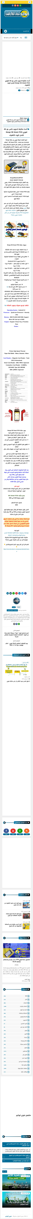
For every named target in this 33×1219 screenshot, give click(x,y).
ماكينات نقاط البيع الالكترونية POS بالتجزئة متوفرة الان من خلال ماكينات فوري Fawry (16, 212)
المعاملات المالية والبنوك (12, 610)
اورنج (15, 1030)
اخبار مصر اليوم (15, 1010)
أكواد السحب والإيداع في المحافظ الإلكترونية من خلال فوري (13, 925)
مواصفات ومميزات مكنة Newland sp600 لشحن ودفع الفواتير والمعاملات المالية (16, 534)
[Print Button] (7, 593)
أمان (15, 999)
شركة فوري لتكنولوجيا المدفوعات (22, 681)
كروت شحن (15, 1058)
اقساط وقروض (15, 1017)
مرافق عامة (15, 1065)
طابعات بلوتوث (9, 78)
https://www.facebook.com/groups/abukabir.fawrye (16, 550)
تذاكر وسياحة (15, 1041)
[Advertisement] (16, 59)
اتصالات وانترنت (15, 1006)
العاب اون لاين (15, 1027)
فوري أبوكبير (8, 1216)
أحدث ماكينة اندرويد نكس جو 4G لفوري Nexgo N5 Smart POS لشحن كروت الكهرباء (17, 121)
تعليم (15, 1048)
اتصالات (15, 1003)
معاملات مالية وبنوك (15, 1068)
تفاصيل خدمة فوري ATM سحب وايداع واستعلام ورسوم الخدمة (16, 960)
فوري (24, 208)
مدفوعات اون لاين (15, 1062)
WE (15, 996)
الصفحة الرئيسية (24, 78)
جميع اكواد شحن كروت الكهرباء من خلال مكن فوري (13, 904)
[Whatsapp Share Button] (13, 593)
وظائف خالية (15, 1072)
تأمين (15, 1034)
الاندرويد (15, 1020)
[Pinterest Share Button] (19, 593)
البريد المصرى (15, 1024)
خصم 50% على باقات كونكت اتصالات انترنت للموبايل (18, 1186)
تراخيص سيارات (15, 1044)
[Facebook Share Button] (25, 593)
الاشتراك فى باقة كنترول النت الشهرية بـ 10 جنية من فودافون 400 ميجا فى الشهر (16, 1203)
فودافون (15, 1051)
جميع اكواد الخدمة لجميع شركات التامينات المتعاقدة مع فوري (14, 915)
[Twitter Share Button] (22, 593)
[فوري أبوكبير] (16, 13)
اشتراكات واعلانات (15, 1013)
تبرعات (15, 1037)
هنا (7, 287)
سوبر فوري (16, 78)
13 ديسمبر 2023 (25, 679)
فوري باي (15, 1055)
